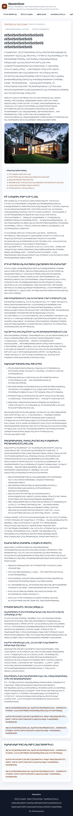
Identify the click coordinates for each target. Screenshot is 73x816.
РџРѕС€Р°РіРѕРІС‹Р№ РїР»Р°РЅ (21, 180)
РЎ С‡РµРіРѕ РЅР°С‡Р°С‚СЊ (20, 174)
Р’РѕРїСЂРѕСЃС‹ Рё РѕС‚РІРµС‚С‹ (22, 188)
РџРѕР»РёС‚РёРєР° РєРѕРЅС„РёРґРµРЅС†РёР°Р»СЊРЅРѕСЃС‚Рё (36, 803)
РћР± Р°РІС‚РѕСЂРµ (35, 799)
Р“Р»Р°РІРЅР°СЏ (10, 14)
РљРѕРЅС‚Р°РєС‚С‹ (58, 14)
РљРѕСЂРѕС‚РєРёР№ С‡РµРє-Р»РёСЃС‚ (24, 185)
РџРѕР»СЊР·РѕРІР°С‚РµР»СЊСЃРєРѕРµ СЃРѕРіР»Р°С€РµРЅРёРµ (36, 807)
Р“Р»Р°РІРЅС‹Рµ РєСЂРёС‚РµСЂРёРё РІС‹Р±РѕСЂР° (29, 177)
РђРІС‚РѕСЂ (41, 14)
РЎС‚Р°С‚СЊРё (27, 14)
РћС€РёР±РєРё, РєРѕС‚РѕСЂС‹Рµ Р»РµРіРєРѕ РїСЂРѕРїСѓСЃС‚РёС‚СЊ (36, 183)
